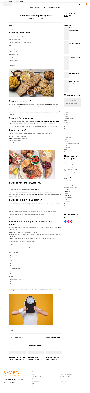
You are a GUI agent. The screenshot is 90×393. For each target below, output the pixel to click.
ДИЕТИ (10, 25)
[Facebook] (65, 221)
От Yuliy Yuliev (12, 29)
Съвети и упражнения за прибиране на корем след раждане (74, 59)
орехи (34, 247)
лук (44, 265)
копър (24, 279)
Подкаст (66, 133)
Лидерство (67, 126)
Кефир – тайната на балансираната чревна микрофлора (75, 83)
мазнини (30, 203)
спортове (36, 189)
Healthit (66, 112)
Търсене (65, 21)
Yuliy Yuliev (32, 18)
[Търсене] (82, 4)
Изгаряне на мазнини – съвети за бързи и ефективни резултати (53, 359)
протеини (24, 203)
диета (23, 36)
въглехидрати (48, 104)
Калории (66, 124)
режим (21, 104)
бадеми (31, 247)
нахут (22, 144)
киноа (18, 144)
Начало (31, 7)
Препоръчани (67, 137)
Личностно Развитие (69, 128)
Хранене (66, 151)
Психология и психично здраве (71, 143)
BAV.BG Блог (37, 7)
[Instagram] (68, 221)
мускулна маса (20, 106)
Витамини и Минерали (69, 118)
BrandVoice (67, 110)
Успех (65, 149)
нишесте (36, 142)
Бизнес (66, 114)
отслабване (36, 194)
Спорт (65, 145)
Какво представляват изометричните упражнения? (74, 75)
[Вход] (79, 4)
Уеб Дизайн (74, 392)
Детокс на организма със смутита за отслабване (74, 45)
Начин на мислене (68, 131)
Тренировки (67, 147)
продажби (66, 139)
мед (11, 138)
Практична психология (69, 135)
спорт (41, 107)
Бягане (66, 116)
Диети (44, 7)
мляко (37, 234)
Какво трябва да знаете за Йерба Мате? (73, 31)
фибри (12, 238)
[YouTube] (71, 221)
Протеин (66, 141)
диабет (20, 123)
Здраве (66, 122)
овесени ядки (13, 144)
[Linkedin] (10, 382)
